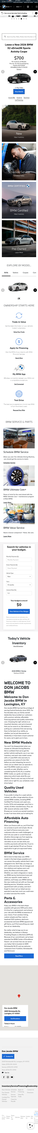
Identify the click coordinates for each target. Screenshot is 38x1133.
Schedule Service (9, 463)
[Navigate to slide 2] (14, 18)
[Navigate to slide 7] (26, 18)
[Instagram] (8, 1077)
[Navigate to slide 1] (11, 18)
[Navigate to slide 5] (21, 18)
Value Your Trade (19, 332)
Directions (30, 1092)
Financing (22, 1086)
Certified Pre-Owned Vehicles (6, 1099)
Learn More (7, 502)
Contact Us (9, 1056)
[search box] (19, 35)
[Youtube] (12, 1077)
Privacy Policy (8, 1117)
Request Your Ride (19, 410)
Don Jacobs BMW (4, 1117)
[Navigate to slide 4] (18, 18)
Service (14, 1086)
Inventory (6, 1086)
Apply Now (19, 358)
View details (19, 91)
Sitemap (17, 1117)
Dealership (32, 1086)
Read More (19, 956)
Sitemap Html (22, 1117)
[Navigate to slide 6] (23, 18)
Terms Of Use (12, 1117)
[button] (19, 996)
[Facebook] (4, 1077)
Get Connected (19, 384)
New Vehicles (6, 1090)
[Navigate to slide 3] (16, 18)
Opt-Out (32, 1117)
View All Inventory (18, 646)
